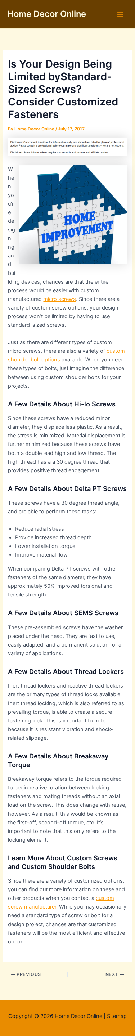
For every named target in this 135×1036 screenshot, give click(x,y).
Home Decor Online (46, 14)
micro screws (59, 299)
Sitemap (117, 1016)
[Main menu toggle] (120, 14)
